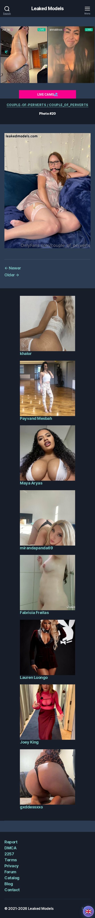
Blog (8, 883)
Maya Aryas (31, 483)
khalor (26, 353)
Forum (10, 872)
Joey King (29, 742)
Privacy (11, 866)
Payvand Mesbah (36, 418)
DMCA (10, 848)
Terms (10, 860)
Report (10, 842)
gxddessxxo (31, 807)
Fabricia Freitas (34, 612)
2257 (9, 854)
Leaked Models (47, 8)
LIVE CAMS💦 (47, 94)
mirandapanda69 (36, 548)
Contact (12, 889)
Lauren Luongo (34, 677)
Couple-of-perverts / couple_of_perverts (47, 105)
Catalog (11, 877)
